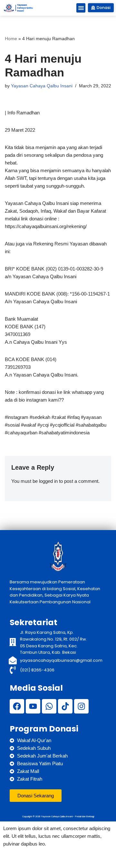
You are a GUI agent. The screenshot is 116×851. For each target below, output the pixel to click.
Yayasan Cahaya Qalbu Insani (41, 86)
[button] (81, 8)
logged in (48, 481)
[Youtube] (33, 706)
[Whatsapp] (49, 706)
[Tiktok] (65, 706)
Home (11, 38)
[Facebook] (17, 706)
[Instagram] (81, 706)
